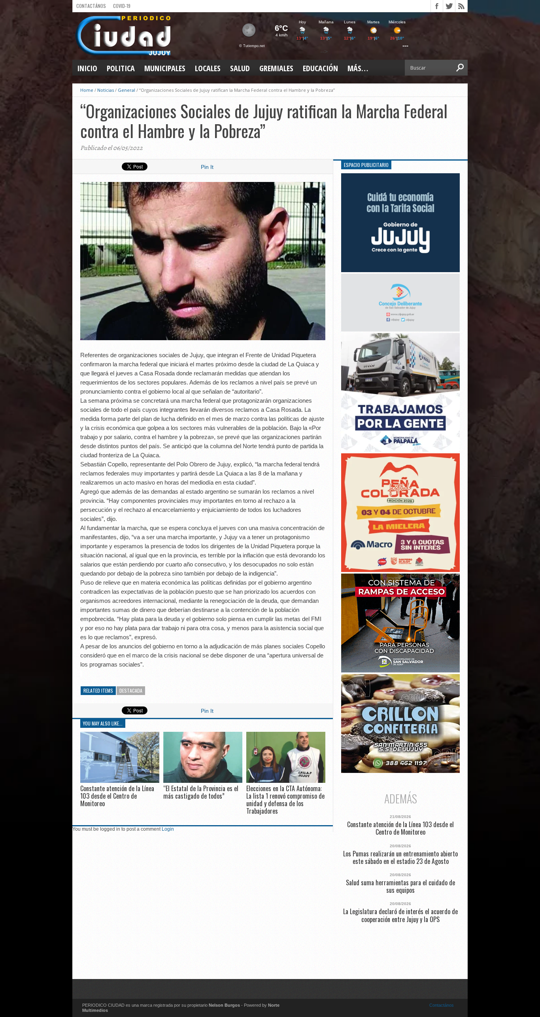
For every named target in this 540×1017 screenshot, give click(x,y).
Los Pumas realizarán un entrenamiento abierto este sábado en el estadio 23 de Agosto (400, 857)
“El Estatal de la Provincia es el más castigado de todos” (200, 792)
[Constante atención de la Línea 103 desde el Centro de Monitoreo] (119, 780)
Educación (320, 68)
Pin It (207, 167)
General (126, 90)
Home (86, 90)
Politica (121, 68)
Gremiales (276, 68)
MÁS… (357, 68)
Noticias (105, 90)
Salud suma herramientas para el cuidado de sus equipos (400, 886)
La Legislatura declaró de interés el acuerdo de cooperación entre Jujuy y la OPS (400, 915)
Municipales (164, 68)
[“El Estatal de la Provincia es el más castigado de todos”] (202, 780)
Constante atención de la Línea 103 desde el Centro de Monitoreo (117, 796)
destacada (130, 690)
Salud (240, 68)
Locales (208, 68)
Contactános (441, 1005)
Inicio (87, 68)
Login (168, 829)
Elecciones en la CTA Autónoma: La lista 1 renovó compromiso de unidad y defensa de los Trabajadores (285, 800)
